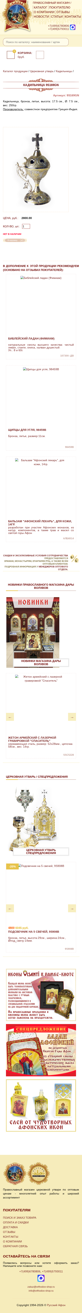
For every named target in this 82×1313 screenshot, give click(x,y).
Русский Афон (56, 1305)
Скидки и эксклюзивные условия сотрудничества (35, 555)
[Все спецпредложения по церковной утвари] (33, 821)
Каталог (40, 7)
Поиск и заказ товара (19, 1217)
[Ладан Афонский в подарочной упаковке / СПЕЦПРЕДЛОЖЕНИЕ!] (41, 1050)
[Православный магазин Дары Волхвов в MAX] (72, 27)
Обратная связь (15, 1246)
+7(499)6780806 (58, 25)
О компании (44, 12)
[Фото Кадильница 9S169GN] (36, 169)
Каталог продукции (15, 71)
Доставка (10, 1227)
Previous (10, 717)
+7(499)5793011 (58, 29)
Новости (41, 16)
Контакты (73, 16)
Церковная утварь (42, 71)
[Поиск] (65, 42)
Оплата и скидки (16, 1222)
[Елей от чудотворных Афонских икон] (41, 1105)
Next (72, 717)
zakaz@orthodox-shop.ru (41, 1286)
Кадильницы (64, 71)
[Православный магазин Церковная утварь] (27, 1174)
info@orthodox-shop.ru (41, 1290)
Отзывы (63, 12)
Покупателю (59, 7)
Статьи (57, 16)
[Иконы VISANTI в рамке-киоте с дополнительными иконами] (41, 995)
